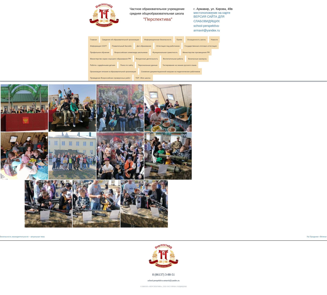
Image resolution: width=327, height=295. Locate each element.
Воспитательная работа (173, 58)
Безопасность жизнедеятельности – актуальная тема (22, 236)
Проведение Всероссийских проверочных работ (110, 78)
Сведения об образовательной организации (120, 39)
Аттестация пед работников (167, 46)
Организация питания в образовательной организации (113, 71)
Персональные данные (147, 65)
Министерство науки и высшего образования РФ (110, 58)
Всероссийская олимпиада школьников (130, 52)
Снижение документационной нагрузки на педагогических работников (170, 71)
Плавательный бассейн (122, 46)
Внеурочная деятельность (147, 58)
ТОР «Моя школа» (143, 78)
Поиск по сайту (126, 65)
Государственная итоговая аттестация (201, 46)
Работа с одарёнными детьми (102, 65)
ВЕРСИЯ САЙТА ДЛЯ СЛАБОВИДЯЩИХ (209, 18)
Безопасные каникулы (197, 58)
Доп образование (144, 46)
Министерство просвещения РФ (196, 52)
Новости (214, 39)
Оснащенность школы (196, 39)
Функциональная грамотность (165, 52)
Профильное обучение (99, 52)
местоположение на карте (212, 12)
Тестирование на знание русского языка (179, 65)
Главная (93, 39)
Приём (179, 39)
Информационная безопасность (157, 39)
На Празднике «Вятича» (317, 236)
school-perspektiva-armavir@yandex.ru (207, 27)
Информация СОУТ (98, 46)
